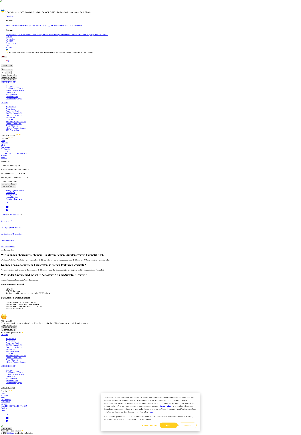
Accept (169, 425)
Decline (187, 425)
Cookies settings (149, 425)
